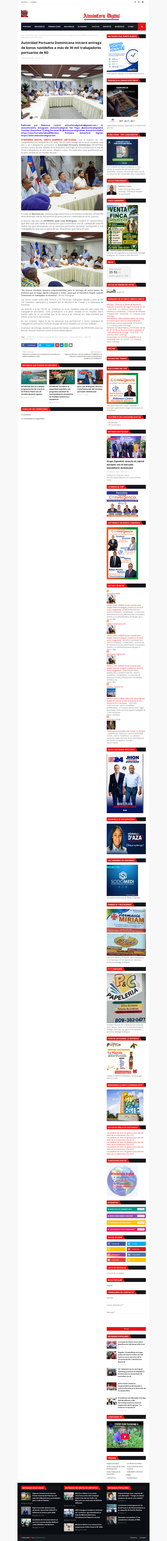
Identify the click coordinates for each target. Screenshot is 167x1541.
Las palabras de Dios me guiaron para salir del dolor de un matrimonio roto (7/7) (125, 1134)
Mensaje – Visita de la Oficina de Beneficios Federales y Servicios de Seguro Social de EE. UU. (126, 305)
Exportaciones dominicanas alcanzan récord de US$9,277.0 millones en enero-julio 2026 (44, 1510)
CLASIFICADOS (132, 1478)
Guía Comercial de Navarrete (113, 1473)
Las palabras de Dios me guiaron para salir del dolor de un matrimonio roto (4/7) (125, 1148)
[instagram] (138, 2)
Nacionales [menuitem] (69, 26)
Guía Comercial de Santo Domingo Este (116, 1467)
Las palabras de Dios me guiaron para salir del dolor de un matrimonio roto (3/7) (125, 1152)
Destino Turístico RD (115, 687)
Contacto (33, 2)
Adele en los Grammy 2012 (124, 1209)
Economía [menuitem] (82, 26)
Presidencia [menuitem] (39, 26)
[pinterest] (142, 2)
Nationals (87, 337)
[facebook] (135, 2)
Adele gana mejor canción (124, 1216)
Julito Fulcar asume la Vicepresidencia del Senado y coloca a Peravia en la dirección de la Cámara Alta (132, 1387)
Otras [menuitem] (131, 26)
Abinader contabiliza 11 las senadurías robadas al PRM (129, 1518)
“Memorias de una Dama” (124, 1223)
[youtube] (116, 1260)
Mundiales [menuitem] (119, 26)
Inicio (23, 35)
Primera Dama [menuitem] (54, 26)
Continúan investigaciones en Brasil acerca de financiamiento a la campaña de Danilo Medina (131, 1507)
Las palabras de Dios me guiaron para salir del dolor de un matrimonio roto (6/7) (125, 1138)
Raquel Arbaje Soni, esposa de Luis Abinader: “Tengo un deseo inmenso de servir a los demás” (131, 1495)
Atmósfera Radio (113, 593)
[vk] (136, 1254)
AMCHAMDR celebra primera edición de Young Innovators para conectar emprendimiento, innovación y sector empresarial (125, 320)
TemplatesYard (39, 1538)
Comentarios (115, 425)
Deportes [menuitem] (107, 26)
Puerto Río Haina (32, 35)
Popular (110, 1285)
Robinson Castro (28, 58)
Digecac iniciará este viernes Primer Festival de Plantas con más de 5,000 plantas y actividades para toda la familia (46, 1497)
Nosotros (24, 2)
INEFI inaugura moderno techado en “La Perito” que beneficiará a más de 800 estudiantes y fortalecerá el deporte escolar (88, 1513)
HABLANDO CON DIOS (135, 1472)
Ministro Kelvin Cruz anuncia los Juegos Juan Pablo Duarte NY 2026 (88, 1525)
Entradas (114, 422)
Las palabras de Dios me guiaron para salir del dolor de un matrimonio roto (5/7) (125, 1143)
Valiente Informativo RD (116, 624)
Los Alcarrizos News (134, 1463)
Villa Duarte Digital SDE (116, 654)
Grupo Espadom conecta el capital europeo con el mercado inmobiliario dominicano (125, 464)
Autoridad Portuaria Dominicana (46, 337)
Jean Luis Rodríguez (76, 337)
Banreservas (63, 337)
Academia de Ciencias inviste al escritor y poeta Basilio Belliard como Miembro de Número (45, 1522)
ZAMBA (128, 1475)
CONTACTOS (111, 1478)
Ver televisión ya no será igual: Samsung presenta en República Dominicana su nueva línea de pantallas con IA (131, 1372)
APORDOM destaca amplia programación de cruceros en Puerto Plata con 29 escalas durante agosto (33, 390)
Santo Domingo (115, 269)
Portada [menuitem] (27, 26)
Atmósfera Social (113, 719)
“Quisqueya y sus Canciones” (124, 1229)
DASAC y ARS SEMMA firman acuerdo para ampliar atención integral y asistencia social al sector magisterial (125, 607)
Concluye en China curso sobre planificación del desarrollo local (131, 1343)
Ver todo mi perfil (124, 194)
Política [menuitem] (95, 26)
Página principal (113, 1463)
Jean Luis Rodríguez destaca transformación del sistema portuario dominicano (89, 389)
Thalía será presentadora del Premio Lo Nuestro (126, 731)
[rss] (116, 1249)
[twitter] (136, 1244)
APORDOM (30, 337)
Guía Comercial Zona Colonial (134, 1467)
